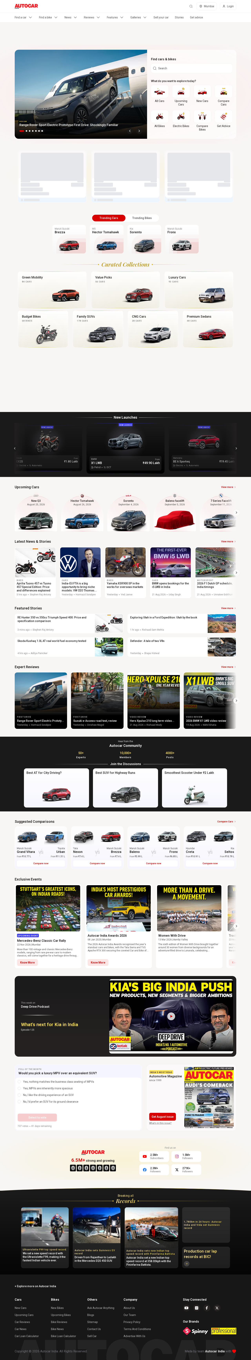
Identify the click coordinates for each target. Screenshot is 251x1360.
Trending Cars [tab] (109, 218)
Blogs (90, 1315)
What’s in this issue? (160, 1123)
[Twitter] (217, 1307)
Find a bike (45, 17)
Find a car (20, 17)
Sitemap (92, 1322)
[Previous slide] (130, 131)
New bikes (57, 1308)
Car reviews (22, 1322)
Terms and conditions (137, 1329)
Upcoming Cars (24, 1315)
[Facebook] (206, 1307)
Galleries (135, 17)
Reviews (89, 17)
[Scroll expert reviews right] (236, 701)
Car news (20, 1329)
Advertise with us (134, 1336)
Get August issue (163, 1116)
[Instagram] (196, 1307)
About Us (129, 1308)
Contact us (94, 1329)
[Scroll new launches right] (236, 448)
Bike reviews (59, 1322)
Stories (179, 17)
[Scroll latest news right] (236, 573)
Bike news (57, 1329)
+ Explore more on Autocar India (35, 1286)
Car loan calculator (27, 1336)
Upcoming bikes (61, 1315)
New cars (20, 1308)
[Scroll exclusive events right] (236, 926)
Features (112, 17)
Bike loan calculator (63, 1336)
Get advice (196, 17)
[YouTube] (186, 1307)
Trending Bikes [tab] (142, 218)
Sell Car (92, 1336)
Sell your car (161, 17)
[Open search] (191, 6)
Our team (130, 1315)
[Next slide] (139, 131)
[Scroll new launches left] (15, 448)
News (68, 17)
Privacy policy (132, 1322)
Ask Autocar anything (100, 1308)
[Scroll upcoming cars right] (236, 512)
